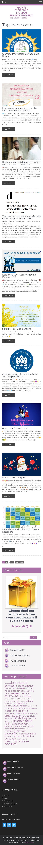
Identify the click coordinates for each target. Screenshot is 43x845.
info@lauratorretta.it (13, 819)
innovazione (19, 708)
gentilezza (22, 706)
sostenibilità (13, 733)
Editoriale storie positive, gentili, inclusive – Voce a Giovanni (19, 109)
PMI (13, 718)
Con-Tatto (8, 806)
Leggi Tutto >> (8, 75)
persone (8, 719)
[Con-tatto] (21, 592)
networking (33, 713)
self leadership (21, 729)
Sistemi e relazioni (15, 731)
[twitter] (9, 825)
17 (12, 562)
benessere (19, 683)
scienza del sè (25, 726)
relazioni (9, 721)
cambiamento (18, 688)
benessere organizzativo (19, 685)
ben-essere (8, 683)
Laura (6, 798)
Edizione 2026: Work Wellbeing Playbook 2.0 (19, 275)
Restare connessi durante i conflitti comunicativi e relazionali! (21, 163)
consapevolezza (17, 693)
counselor (16, 701)
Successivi (19, 562)
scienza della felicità (18, 722)
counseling (12, 696)
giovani (31, 706)
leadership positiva (16, 710)
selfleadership (10, 729)
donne (16, 703)
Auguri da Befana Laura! (15, 428)
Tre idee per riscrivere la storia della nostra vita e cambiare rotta (21, 217)
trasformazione (22, 739)
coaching (29, 691)
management (10, 713)
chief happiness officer (19, 689)
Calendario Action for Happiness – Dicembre (20, 530)
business (7, 688)
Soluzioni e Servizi (10, 804)
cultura (23, 701)
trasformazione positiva (17, 742)
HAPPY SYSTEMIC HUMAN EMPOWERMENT (21, 11)
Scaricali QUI (21, 626)
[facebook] (4, 825)
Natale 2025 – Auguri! (13, 477)
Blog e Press (8, 801)
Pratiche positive (25, 718)
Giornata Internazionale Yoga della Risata (20, 55)
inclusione (8, 708)
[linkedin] (14, 825)
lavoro (29, 708)
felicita (23, 703)
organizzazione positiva (20, 715)
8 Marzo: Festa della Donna (16, 329)
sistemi (29, 729)
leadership (35, 708)
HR (35, 706)
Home (6, 795)
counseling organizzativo (18, 697)
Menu (3, 2)
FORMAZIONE (11, 706)
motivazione (23, 713)
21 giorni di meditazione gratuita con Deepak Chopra (19, 375)
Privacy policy (29, 842)
